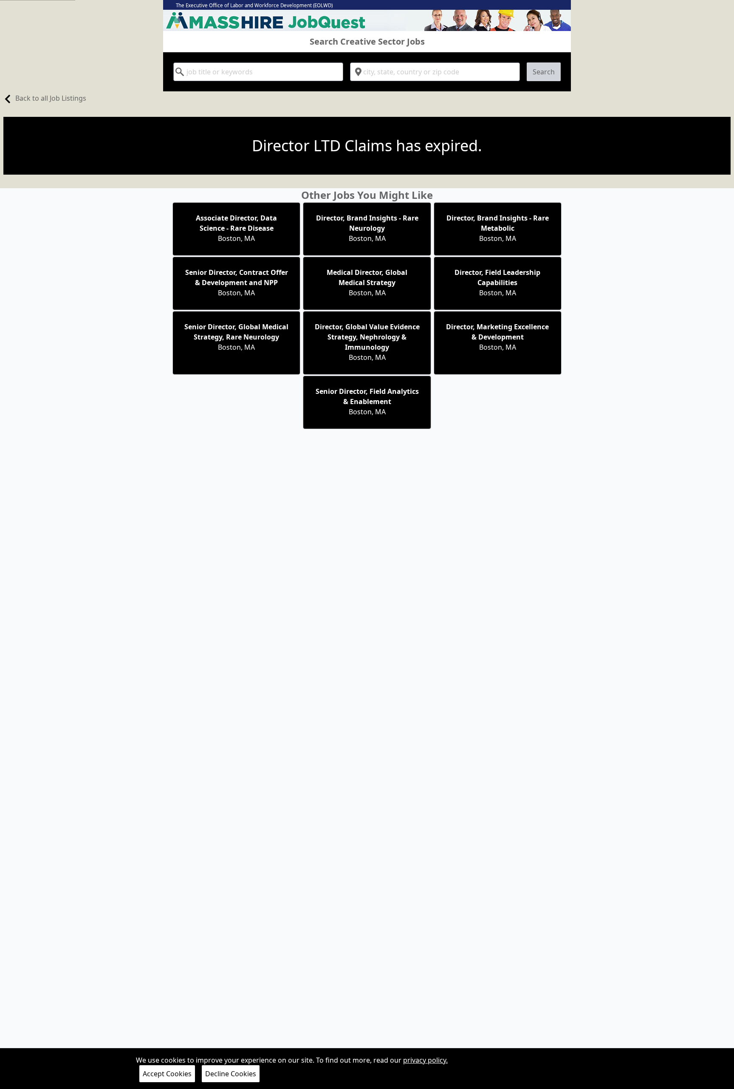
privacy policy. (425, 1060)
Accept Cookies (167, 1073)
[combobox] (258, 71)
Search (544, 71)
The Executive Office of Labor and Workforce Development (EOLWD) (254, 5)
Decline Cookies (230, 1073)
